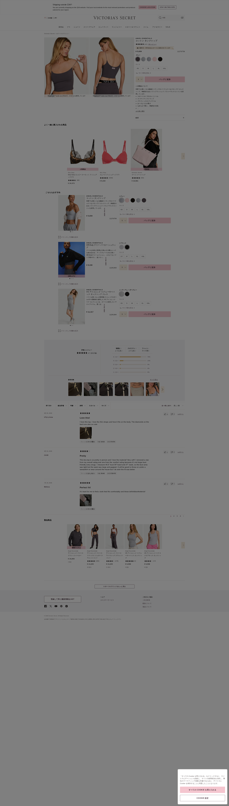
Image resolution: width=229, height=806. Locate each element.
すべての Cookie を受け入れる (202, 790)
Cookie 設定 (203, 798)
